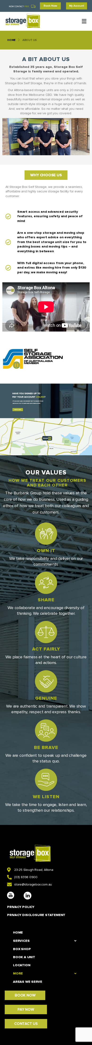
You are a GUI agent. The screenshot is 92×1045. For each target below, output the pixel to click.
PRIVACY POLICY (20, 907)
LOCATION (21, 965)
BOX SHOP (22, 949)
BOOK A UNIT (24, 957)
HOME (11, 40)
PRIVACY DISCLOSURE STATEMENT (36, 915)
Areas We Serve (27, 982)
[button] (84, 21)
